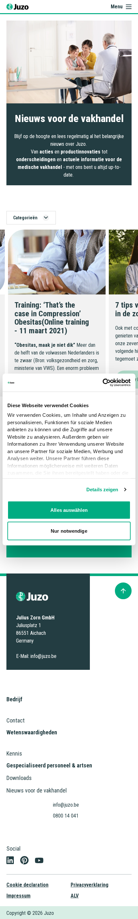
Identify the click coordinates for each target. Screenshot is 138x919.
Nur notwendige (69, 531)
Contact (15, 720)
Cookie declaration (27, 885)
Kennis (14, 753)
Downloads (19, 778)
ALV (75, 896)
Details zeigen (102, 489)
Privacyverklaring (89, 885)
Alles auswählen (69, 509)
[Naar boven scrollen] (123, 590)
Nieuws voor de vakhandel (36, 790)
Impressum (18, 896)
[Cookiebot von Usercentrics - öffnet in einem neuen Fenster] (102, 383)
